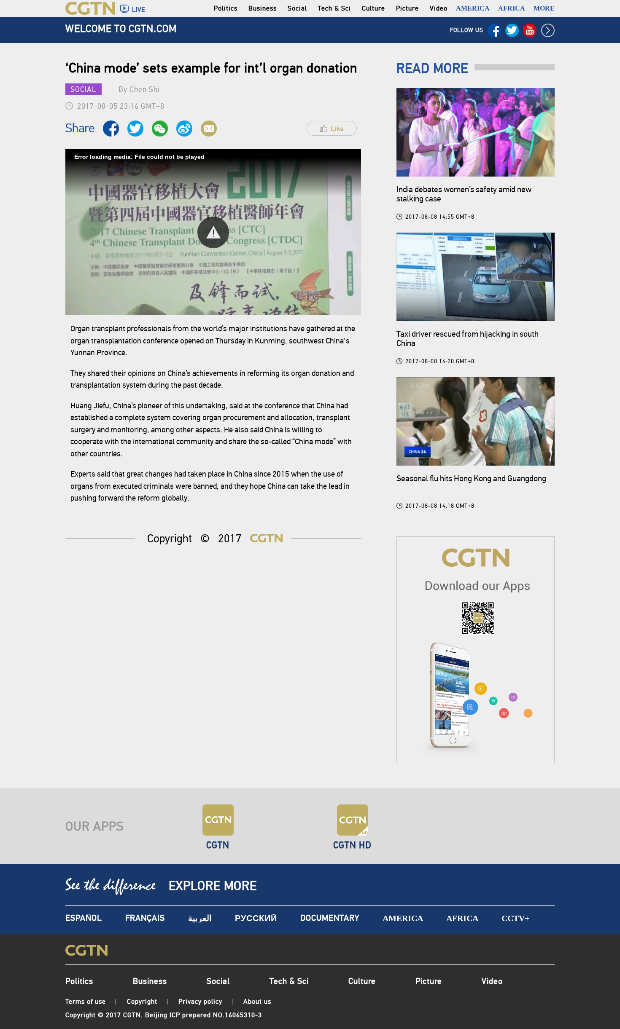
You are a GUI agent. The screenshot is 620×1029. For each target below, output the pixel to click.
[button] (213, 232)
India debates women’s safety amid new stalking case (463, 194)
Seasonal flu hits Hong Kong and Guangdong (471, 478)
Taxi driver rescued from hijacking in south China (467, 338)
